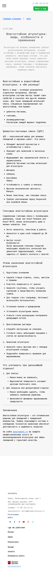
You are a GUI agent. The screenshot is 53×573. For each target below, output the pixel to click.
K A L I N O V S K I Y (14, 566)
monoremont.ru (20, 431)
